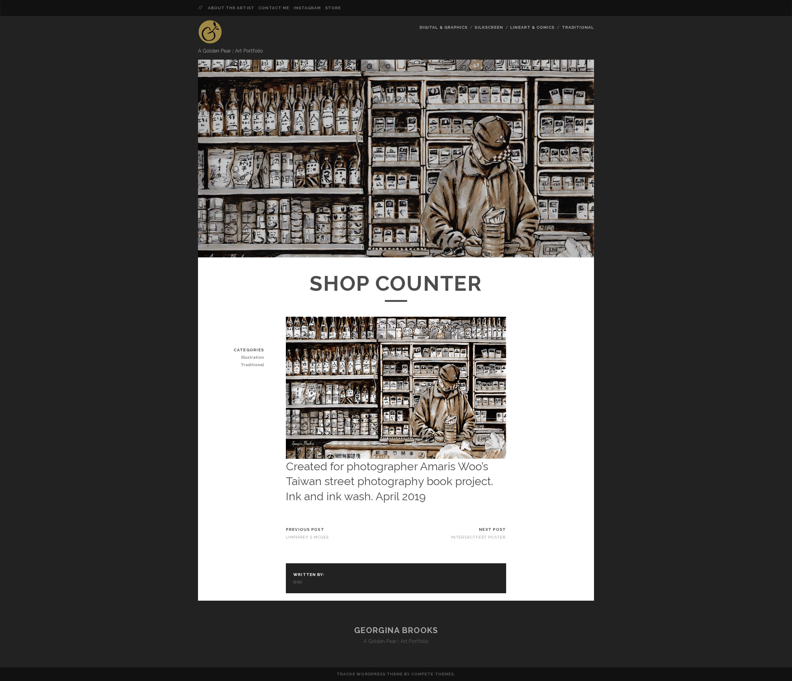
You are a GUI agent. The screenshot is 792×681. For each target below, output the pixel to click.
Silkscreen (489, 27)
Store (333, 8)
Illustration (252, 357)
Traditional (578, 27)
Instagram (307, 8)
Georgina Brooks (396, 630)
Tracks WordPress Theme (370, 674)
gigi (297, 582)
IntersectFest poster (478, 537)
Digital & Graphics (443, 27)
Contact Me (273, 8)
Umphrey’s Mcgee (307, 537)
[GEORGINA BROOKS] (210, 41)
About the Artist (231, 8)
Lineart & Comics (532, 27)
